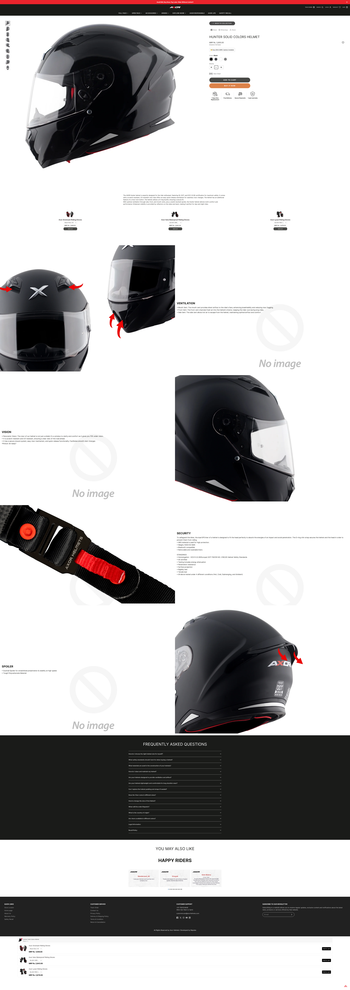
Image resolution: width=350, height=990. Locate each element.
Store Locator (9, 907)
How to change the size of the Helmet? (142, 801)
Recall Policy (133, 830)
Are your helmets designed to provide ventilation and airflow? (150, 777)
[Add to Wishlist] (343, 41)
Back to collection (223, 23)
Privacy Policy (95, 913)
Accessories (151, 13)
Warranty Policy (9, 916)
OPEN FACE (136, 13)
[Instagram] (184, 918)
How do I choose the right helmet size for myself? (146, 754)
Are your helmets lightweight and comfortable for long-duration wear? (153, 783)
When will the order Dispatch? (139, 807)
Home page (8, 910)
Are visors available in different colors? (142, 818)
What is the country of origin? (139, 812)
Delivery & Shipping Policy (99, 916)
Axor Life (212, 13)
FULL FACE (123, 13)
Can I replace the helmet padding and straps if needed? (148, 789)
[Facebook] (177, 918)
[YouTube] (187, 918)
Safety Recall (225, 13)
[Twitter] (181, 918)
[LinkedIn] (190, 918)
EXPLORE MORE (178, 13)
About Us (7, 913)
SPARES (164, 13)
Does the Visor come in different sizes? (142, 795)
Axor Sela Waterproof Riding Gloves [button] (175, 220)
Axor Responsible (197, 13)
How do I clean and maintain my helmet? (142, 771)
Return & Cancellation (97, 922)
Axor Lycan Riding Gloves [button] (280, 220)
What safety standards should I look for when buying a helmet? (151, 760)
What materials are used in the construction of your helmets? (150, 766)
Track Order (94, 907)
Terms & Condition (96, 919)
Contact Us (94, 910)
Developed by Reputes (188, 930)
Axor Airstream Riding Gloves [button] (70, 220)
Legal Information (135, 824)
